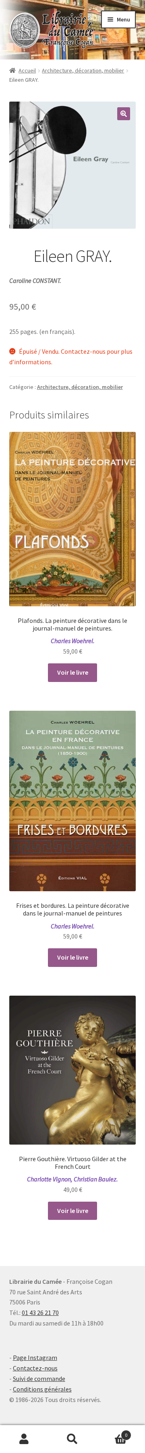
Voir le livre (72, 672)
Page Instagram (35, 1357)
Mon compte (24, 1439)
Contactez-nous (35, 1368)
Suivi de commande (39, 1378)
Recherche (72, 1439)
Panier (112, 1432)
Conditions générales (42, 1389)
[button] (123, 113)
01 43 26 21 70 (40, 1313)
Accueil (27, 70)
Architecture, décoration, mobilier (83, 70)
